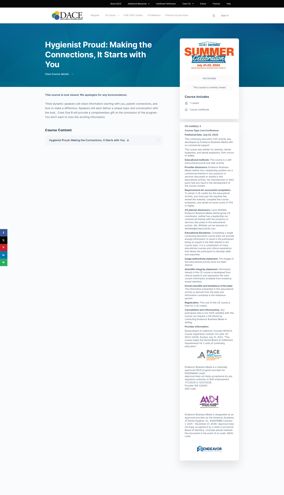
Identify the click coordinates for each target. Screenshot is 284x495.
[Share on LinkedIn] (3, 255)
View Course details (57, 74)
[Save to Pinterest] (3, 247)
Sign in (225, 15)
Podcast (216, 4)
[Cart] (214, 15)
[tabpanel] (103, 106)
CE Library (110, 15)
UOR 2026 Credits (133, 15)
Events (203, 4)
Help (229, 4)
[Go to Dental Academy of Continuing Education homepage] (67, 15)
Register (95, 15)
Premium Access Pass (176, 15)
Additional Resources (137, 4)
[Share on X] (3, 240)
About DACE (115, 4)
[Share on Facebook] (3, 232)
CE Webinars (153, 15)
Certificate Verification (166, 4)
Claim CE (186, 4)
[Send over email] (3, 262)
